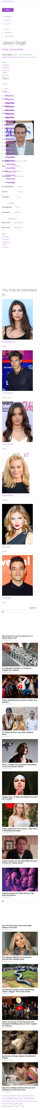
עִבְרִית (9, 1104)
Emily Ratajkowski (8, 342)
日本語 (26, 1098)
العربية (20, 1104)
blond (6, 121)
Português (19, 1101)
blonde (6, 125)
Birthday (7, 20)
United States (19, 176)
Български (6, 1096)
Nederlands (6, 1101)
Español (31, 1096)
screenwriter (16, 49)
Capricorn (17, 171)
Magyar (15, 1098)
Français (5, 1098)
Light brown (18, 228)
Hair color (31, 57)
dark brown (8, 136)
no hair (6, 150)
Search (7, 10)
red (5, 154)
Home (6, 29)
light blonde (8, 143)
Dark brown (18, 222)
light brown (8, 147)
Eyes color (24, 57)
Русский (33, 1101)
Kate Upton (6, 547)
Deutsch (20, 1096)
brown (6, 128)
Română (27, 1101)
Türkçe (4, 1104)
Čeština (13, 1096)
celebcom (8, 1)
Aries (6, 88)
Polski (13, 1101)
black (6, 118)
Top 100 (7, 24)
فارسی (14, 1104)
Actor (5, 49)
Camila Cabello (7, 444)
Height (4, 57)
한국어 (31, 1098)
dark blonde (8, 132)
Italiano (21, 1098)
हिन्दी (10, 1098)
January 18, (18, 161)
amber (6, 110)
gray (6, 139)
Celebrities (8, 17)
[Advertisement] (20, 268)
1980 (25, 161)
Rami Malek (6, 598)
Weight (9, 57)
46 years (17, 166)
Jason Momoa (7, 393)
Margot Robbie (7, 495)
